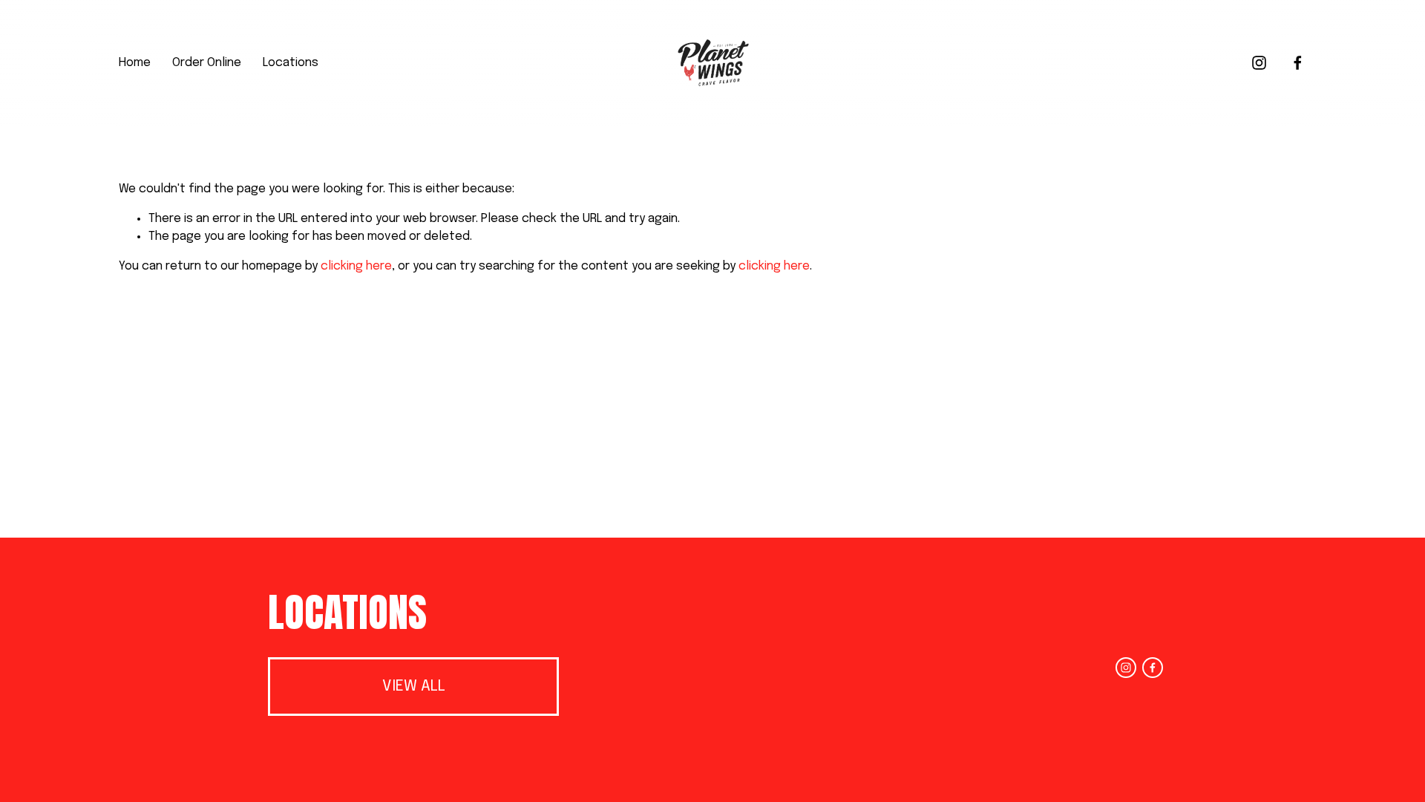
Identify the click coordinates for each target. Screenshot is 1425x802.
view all (413, 686)
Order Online (206, 62)
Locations (290, 62)
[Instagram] (1259, 62)
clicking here (356, 266)
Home (135, 62)
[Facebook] (1297, 62)
